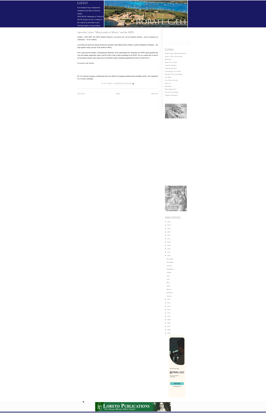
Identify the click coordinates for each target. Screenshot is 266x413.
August (169, 272)
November (170, 262)
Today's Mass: (175, 53)
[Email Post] (132, 83)
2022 (169, 235)
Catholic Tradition (170, 65)
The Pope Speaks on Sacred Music (88, 26)
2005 (169, 333)
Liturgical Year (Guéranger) (174, 74)
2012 (169, 309)
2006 (169, 330)
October (169, 265)
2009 (169, 320)
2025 (169, 225)
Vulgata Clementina (171, 95)
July (168, 276)
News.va (167, 83)
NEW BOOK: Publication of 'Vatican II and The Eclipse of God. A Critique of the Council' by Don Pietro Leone (90, 20)
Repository (168, 86)
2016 (169, 255)
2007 (169, 326)
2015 (169, 299)
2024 (169, 228)
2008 (169, 323)
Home (118, 93)
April (168, 286)
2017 (169, 252)
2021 (169, 239)
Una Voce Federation (171, 92)
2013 (169, 306)
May (168, 282)
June (168, 279)
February (169, 292)
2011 (169, 313)
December (170, 259)
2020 (169, 242)
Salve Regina (169, 89)
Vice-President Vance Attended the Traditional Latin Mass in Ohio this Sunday (88, 11)
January (169, 296)
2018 (169, 249)
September (170, 269)
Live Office (168, 80)
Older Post (154, 93)
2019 (169, 245)
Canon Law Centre (171, 62)
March (169, 289)
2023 (169, 232)
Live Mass (168, 77)
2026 (169, 222)
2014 (169, 303)
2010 (169, 316)
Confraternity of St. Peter (173, 71)
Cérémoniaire (169, 68)
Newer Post (81, 93)
